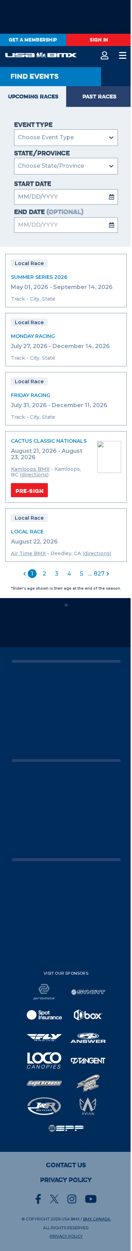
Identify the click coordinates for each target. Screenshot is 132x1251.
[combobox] (18, 166)
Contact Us (66, 1165)
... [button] (90, 574)
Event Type (33, 125)
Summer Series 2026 (39, 277)
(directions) (34, 474)
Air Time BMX (28, 553)
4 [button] (69, 573)
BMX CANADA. (97, 1219)
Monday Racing (33, 336)
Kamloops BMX (30, 469)
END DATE (48, 212)
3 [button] (56, 573)
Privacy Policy (66, 1180)
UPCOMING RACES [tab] (33, 96)
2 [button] (44, 573)
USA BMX (71, 1219)
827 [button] (99, 573)
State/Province (42, 153)
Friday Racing (30, 395)
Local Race (27, 531)
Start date (32, 184)
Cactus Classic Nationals (49, 441)
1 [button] (32, 573)
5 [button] (81, 573)
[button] (24, 574)
